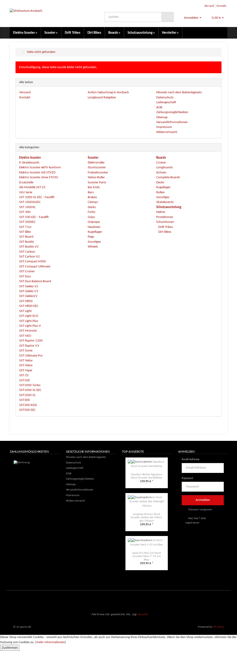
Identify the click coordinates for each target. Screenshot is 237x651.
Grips (91, 217)
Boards (113, 33)
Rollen (160, 192)
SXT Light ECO (28, 316)
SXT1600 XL (27, 395)
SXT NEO (25, 336)
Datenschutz (165, 97)
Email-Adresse (191, 459)
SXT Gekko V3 (28, 291)
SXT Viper (25, 370)
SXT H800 (26, 301)
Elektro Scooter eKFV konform (40, 167)
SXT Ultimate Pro (31, 355)
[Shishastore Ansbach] (44, 13)
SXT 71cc (25, 227)
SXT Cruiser (27, 271)
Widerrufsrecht (166, 132)
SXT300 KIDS (28, 405)
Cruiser (161, 162)
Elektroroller (96, 162)
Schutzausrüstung (140, 33)
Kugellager (95, 232)
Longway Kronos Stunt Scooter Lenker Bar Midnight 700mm (146, 517)
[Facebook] (203, 601)
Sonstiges (94, 242)
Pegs (91, 237)
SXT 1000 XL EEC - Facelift (36, 197)
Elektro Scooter (24, 33)
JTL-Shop (218, 626)
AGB (159, 107)
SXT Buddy (26, 242)
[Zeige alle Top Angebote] (169, 452)
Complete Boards (168, 177)
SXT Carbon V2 (29, 256)
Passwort (187, 478)
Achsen (161, 172)
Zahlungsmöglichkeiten (172, 112)
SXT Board (26, 237)
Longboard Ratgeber (102, 97)
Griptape (94, 222)
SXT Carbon (27, 252)
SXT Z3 (23, 375)
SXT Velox (26, 360)
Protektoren (164, 217)
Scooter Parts (97, 182)
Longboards (164, 167)
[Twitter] (210, 601)
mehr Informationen (50, 642)
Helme (160, 212)
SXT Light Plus (28, 321)
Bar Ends (94, 187)
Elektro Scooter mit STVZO (37, 172)
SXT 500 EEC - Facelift (34, 217)
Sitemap (162, 117)
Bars (91, 192)
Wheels (93, 246)
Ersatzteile (26, 182)
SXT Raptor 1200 (31, 340)
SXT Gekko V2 (28, 286)
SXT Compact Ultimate (34, 266)
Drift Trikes (72, 33)
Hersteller (169, 33)
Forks (91, 212)
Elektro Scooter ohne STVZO (38, 177)
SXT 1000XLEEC (30, 202)
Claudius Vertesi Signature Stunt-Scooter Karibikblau (146, 476)
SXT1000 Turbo (30, 385)
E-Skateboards (29, 162)
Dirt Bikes (94, 33)
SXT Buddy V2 (29, 246)
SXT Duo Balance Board (35, 281)
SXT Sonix (26, 350)
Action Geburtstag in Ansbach (108, 92)
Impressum (164, 127)
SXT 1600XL (27, 207)
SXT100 (24, 380)
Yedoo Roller (96, 177)
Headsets (94, 227)
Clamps (93, 202)
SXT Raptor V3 (29, 346)
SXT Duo (25, 276)
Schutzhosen (165, 222)
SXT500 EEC (27, 410)
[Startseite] (20, 52)
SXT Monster (28, 331)
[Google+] (217, 601)
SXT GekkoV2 (28, 296)
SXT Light (25, 311)
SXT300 (24, 400)
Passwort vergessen (199, 509)
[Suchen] (167, 17)
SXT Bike (25, 232)
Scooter (49, 33)
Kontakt (221, 5)
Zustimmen (10, 648)
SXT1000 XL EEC (30, 390)
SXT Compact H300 (32, 261)
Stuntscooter (97, 167)
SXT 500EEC (27, 222)
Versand (209, 5)
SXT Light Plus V (30, 326)
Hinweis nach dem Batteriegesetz (179, 92)
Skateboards (165, 202)
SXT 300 (25, 212)
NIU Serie (25, 192)
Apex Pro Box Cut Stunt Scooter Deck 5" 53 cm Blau (146, 556)
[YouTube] (224, 601)
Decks (92, 207)
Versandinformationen (172, 122)
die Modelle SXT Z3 (32, 187)
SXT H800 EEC (28, 306)
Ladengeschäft (166, 102)
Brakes (92, 197)
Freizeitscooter (98, 172)
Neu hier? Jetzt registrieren (195, 520)
